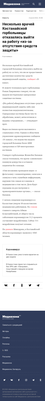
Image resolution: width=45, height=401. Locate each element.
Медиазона (7, 363)
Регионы (5, 344)
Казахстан (19, 11)
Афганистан (7, 11)
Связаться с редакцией (12, 325)
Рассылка (6, 357)
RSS (6, 350)
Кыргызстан (31, 11)
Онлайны (6, 338)
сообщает (31, 79)
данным (9, 229)
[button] (39, 4)
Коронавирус (7, 56)
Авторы (5, 331)
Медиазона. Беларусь (11, 369)
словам (33, 207)
